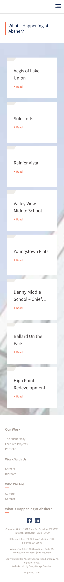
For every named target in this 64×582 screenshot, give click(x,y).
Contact (10, 499)
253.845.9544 (43, 532)
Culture (10, 494)
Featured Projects (16, 444)
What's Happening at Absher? (28, 509)
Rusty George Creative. (40, 566)
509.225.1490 (44, 552)
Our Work (12, 429)
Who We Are (14, 484)
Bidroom (10, 474)
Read (19, 87)
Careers (10, 469)
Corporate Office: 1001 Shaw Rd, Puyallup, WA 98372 (32, 529)
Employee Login (32, 572)
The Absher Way (15, 439)
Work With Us (15, 459)
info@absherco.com (25, 532)
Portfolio (10, 449)
